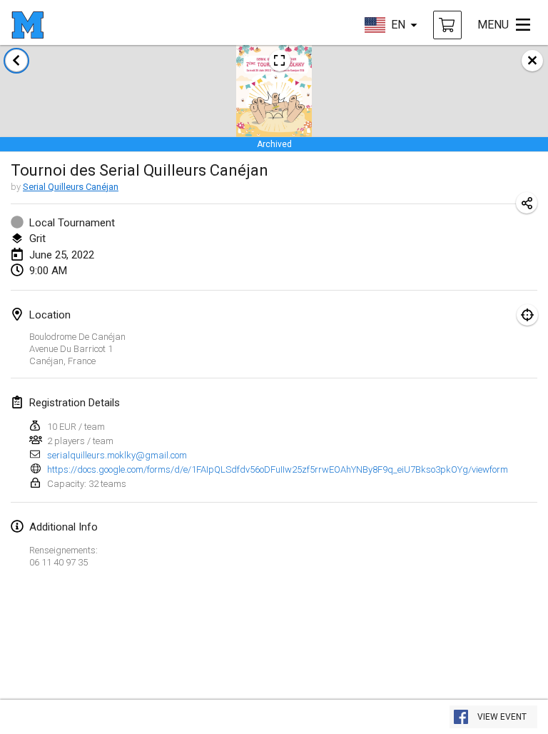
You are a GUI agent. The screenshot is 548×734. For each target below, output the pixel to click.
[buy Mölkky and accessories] (447, 25)
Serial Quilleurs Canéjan (70, 186)
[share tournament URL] (526, 202)
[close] (532, 60)
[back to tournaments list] (16, 60)
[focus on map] (527, 315)
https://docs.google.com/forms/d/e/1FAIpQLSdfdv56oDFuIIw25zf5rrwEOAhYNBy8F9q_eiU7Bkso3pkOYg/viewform (277, 469)
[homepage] (27, 25)
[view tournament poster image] (279, 60)
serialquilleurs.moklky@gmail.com (117, 455)
